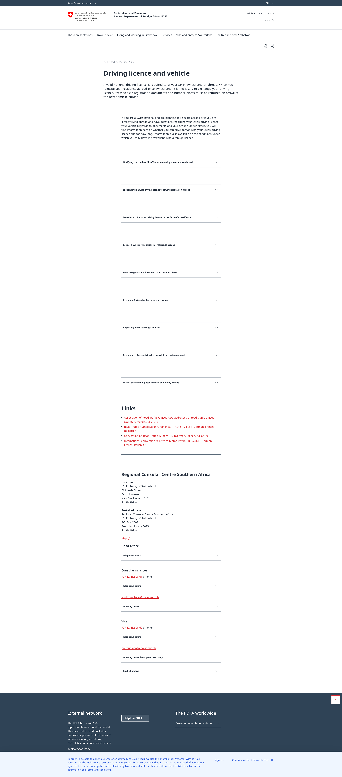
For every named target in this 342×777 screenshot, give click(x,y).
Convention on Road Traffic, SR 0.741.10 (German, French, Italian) (164, 436)
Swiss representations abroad (194, 723)
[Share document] (272, 46)
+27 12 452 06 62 (131, 627)
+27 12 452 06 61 (131, 576)
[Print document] (265, 46)
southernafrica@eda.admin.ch (140, 597)
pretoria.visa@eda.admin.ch (138, 648)
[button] (80, 35)
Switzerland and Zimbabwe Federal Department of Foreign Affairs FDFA (140, 14)
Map (124, 538)
